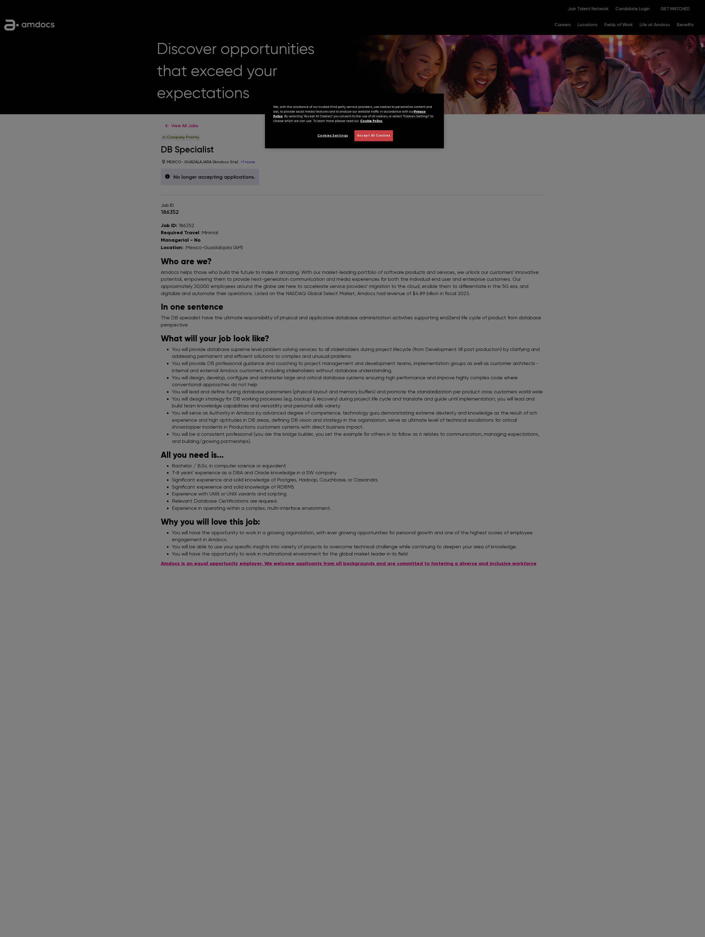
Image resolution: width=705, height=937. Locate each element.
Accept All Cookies (373, 136)
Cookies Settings (333, 136)
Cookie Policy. (371, 121)
